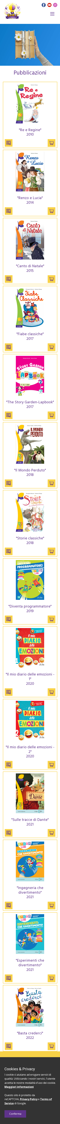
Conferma (15, 1114)
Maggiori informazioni (19, 1087)
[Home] (12, 11)
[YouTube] (49, 5)
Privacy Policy (28, 1099)
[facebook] (44, 5)
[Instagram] (55, 5)
